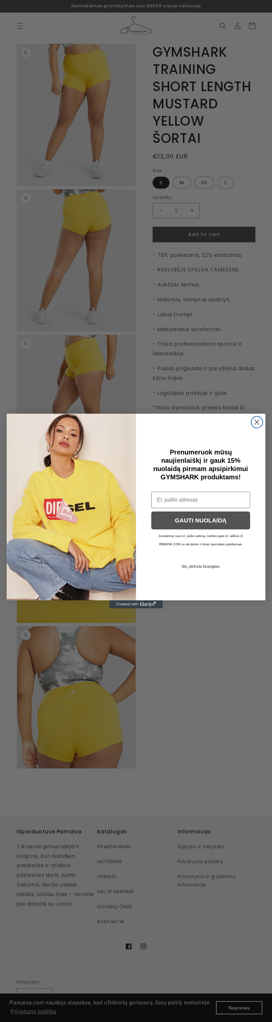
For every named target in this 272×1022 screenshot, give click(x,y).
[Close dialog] (257, 422)
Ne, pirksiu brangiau (201, 566)
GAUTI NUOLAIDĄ (201, 520)
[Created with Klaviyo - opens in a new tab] (136, 604)
